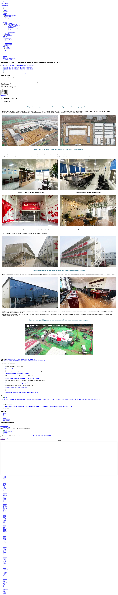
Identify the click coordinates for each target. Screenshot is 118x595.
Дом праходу (10, 30)
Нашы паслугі (6, 46)
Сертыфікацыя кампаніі (10, 18)
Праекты (5, 36)
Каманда (7, 17)
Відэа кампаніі (8, 38)
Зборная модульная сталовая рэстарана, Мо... (17, 373)
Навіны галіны (8, 44)
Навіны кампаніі (8, 43)
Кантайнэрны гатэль (12, 29)
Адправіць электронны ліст (6, 437)
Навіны (4, 41)
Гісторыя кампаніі (9, 16)
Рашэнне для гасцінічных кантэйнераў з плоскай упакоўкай (21, 392)
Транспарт (7, 48)
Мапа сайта (35, 435)
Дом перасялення (9, 33)
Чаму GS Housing (9, 19)
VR (3, 21)
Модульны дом (8, 35)
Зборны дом (7, 34)
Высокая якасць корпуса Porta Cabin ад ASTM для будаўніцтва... (22, 378)
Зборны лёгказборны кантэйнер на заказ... (16, 387)
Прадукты (5, 22)
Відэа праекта (8, 40)
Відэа (4, 37)
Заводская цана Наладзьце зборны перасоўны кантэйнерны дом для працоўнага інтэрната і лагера (24, 360)
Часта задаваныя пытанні (10, 50)
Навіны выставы (8, 45)
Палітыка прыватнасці (7, 420)
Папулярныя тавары (28, 435)
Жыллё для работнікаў (12, 26)
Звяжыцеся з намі (6, 51)
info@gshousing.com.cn (5, 4)
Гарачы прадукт (8, 23)
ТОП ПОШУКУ (47, 435)
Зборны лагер (11, 27)
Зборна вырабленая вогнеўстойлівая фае (16, 368)
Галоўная (5, 13)
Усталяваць (7, 49)
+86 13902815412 (4, 3)
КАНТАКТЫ (3, 95)
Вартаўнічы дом (11, 32)
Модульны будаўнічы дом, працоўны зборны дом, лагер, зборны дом (20, 359)
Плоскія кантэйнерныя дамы (11, 24)
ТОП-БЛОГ (40, 435)
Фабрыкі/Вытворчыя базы (10, 15)
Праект (4, 415)
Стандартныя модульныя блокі (14, 25)
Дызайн (7, 47)
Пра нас (4, 14)
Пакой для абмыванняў (13, 28)
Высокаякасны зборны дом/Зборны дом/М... (17, 383)
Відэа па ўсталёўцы (9, 39)
